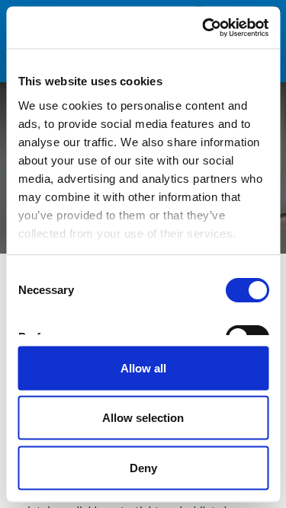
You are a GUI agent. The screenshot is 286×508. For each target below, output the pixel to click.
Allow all (143, 367)
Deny (143, 467)
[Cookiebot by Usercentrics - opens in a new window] (203, 27)
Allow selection (143, 417)
